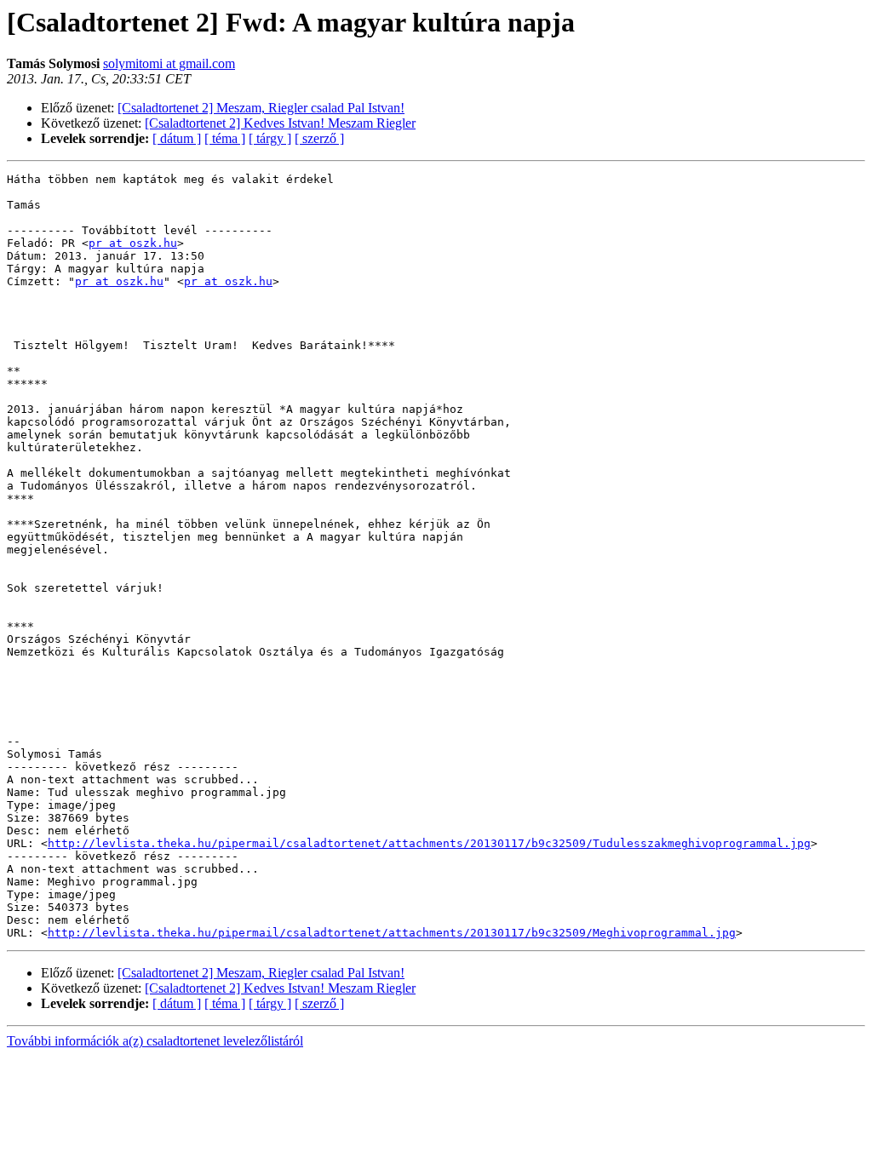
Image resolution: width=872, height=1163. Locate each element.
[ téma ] (224, 138)
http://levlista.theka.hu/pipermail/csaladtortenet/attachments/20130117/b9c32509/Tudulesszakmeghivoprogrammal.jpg (429, 843)
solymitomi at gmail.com (169, 63)
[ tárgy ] (270, 138)
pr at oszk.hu (133, 243)
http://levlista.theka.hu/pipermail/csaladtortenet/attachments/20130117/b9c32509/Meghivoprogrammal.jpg (392, 932)
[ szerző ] (319, 138)
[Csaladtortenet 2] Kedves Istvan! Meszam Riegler (280, 123)
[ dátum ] (176, 138)
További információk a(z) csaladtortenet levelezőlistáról (155, 1041)
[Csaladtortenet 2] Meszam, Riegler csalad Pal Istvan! (261, 107)
